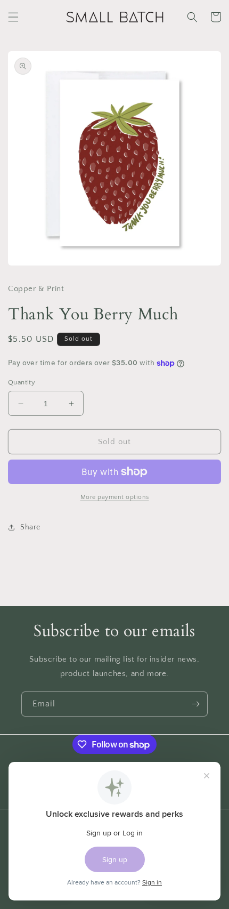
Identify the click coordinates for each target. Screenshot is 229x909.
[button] (13, 17)
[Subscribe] (195, 704)
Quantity (21, 382)
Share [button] (30, 527)
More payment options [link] (114, 497)
